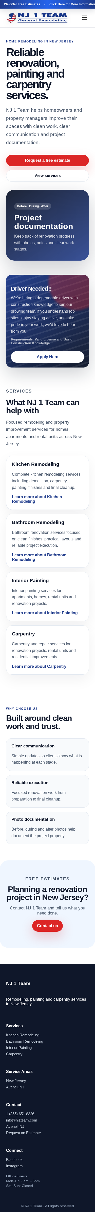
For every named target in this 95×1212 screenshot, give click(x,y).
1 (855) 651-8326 (20, 1114)
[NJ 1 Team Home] (37, 18)
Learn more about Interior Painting (45, 613)
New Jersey (16, 1081)
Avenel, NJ (15, 1087)
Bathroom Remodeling (24, 1041)
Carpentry (14, 1054)
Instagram (14, 1166)
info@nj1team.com (21, 1120)
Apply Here (47, 357)
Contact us (47, 926)
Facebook (14, 1159)
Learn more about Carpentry (39, 666)
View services (47, 175)
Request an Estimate (23, 1133)
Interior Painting (19, 1047)
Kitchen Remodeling (22, 1035)
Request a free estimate (47, 160)
